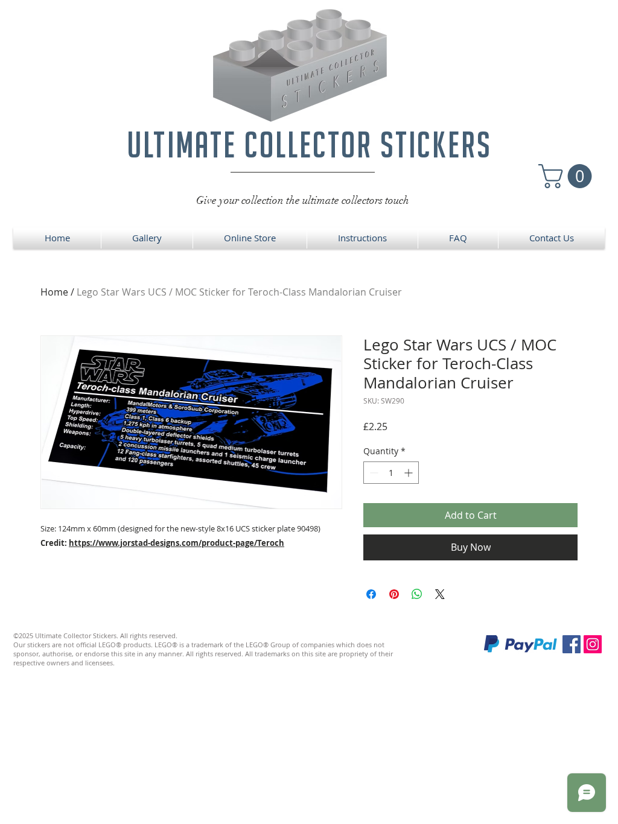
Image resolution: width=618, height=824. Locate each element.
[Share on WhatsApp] (417, 594)
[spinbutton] (391, 472)
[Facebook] (571, 644)
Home (54, 292)
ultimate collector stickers (309, 144)
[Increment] (409, 472)
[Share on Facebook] (371, 594)
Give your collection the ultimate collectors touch (302, 200)
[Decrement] (372, 472)
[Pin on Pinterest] (394, 594)
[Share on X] (440, 594)
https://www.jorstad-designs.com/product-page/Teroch (176, 542)
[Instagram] (593, 644)
